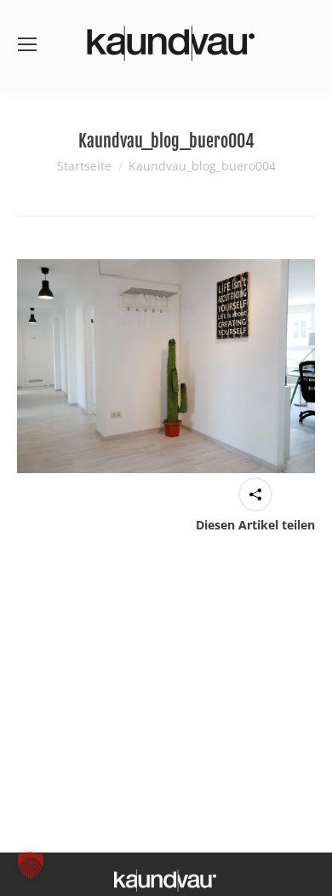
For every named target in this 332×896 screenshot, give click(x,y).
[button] (30, 865)
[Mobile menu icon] (27, 44)
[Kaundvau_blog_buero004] (166, 366)
